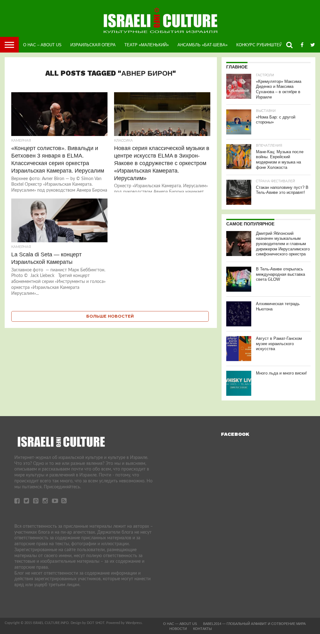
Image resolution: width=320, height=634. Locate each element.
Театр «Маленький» (146, 45)
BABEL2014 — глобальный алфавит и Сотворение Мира (254, 624)
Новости (178, 629)
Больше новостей (110, 316)
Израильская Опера (93, 45)
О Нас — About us (180, 624)
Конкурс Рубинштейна (262, 45)
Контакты (202, 629)
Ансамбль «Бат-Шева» (203, 45)
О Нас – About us (42, 45)
